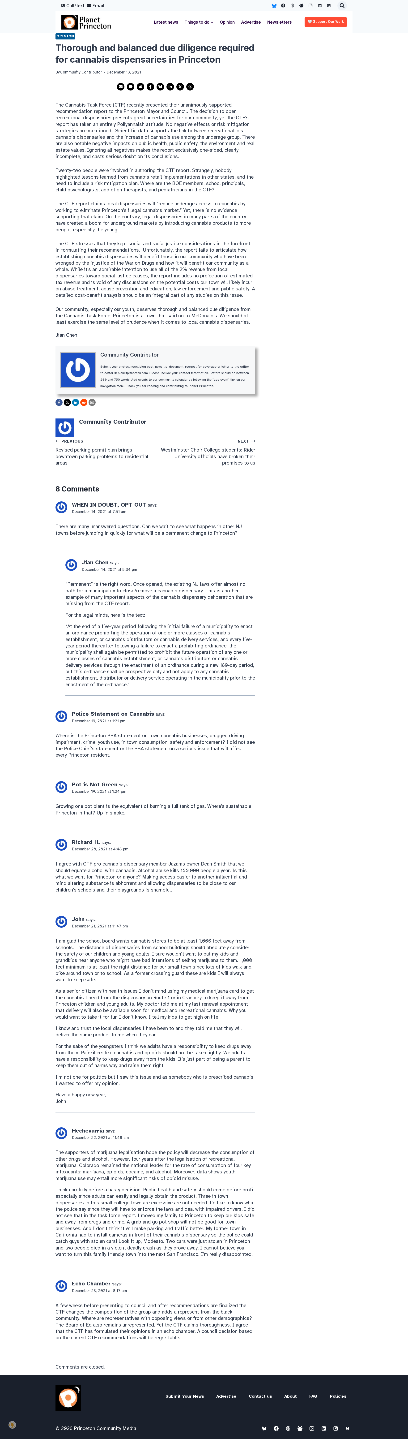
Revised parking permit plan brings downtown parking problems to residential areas (101, 452)
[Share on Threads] (190, 86)
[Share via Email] (120, 86)
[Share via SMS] (130, 86)
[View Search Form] (342, 5)
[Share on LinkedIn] (170, 86)
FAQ (313, 1396)
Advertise (251, 22)
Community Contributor (129, 355)
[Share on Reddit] (140, 86)
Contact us (260, 1396)
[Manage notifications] (12, 1425)
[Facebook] (283, 6)
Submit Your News (185, 1396)
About (290, 1396)
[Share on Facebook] (150, 86)
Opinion (227, 22)
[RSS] (329, 6)
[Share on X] (180, 86)
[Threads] (292, 6)
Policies (338, 1396)
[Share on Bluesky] (160, 86)
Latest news (166, 22)
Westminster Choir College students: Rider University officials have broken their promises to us (208, 452)
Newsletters (279, 22)
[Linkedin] (320, 6)
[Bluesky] (274, 6)
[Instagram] (311, 6)
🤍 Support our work (325, 22)
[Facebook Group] (302, 6)
